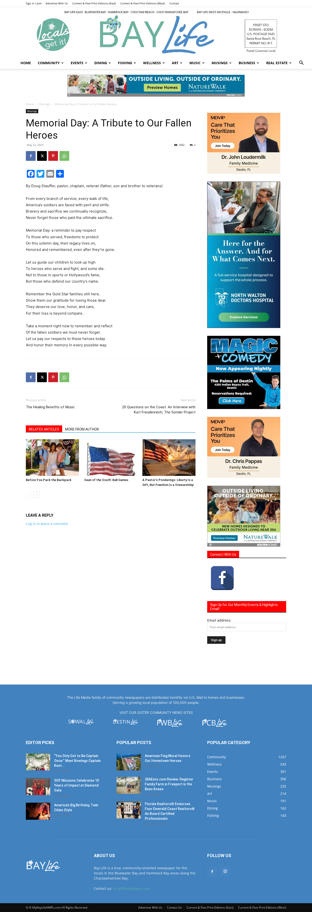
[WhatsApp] (64, 156)
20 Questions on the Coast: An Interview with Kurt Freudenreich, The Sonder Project (158, 409)
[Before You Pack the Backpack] (52, 457)
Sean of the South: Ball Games (106, 480)
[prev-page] (29, 495)
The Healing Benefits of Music (50, 407)
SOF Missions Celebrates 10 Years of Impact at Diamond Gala (76, 785)
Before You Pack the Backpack (48, 480)
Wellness (152, 63)
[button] (301, 63)
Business (247, 63)
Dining (100, 63)
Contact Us (174, 907)
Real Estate (277, 63)
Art (175, 63)
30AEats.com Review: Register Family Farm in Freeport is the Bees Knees (169, 784)
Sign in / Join (34, 3)
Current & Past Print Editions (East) (94, 3)
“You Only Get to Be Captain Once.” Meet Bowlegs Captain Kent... (77, 761)
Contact (174, 3)
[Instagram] (225, 871)
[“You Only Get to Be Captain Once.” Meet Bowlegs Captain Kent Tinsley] (38, 761)
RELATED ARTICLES (44, 429)
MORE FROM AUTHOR (82, 429)
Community (49, 63)
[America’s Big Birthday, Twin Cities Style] (38, 811)
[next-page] (37, 495)
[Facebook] (31, 156)
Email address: (219, 620)
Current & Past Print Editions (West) (142, 3)
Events (77, 63)
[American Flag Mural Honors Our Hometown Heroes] (129, 761)
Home (25, 63)
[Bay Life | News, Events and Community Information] (156, 32)
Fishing (125, 63)
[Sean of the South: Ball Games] (110, 457)
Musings (220, 63)
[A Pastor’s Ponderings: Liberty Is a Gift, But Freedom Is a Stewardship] (168, 457)
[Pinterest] (53, 156)
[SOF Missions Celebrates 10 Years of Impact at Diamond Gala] (38, 786)
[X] (42, 156)
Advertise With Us (57, 3)
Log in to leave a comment (47, 524)
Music (195, 63)
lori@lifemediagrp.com (131, 888)
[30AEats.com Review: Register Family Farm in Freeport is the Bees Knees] (129, 785)
